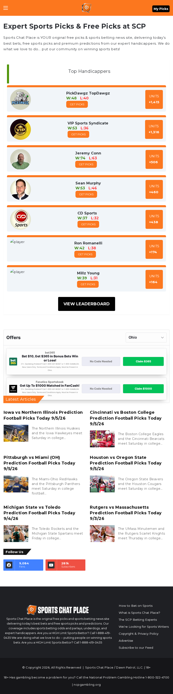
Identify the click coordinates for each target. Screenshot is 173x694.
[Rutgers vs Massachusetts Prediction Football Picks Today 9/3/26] (102, 533)
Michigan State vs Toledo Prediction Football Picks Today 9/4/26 (39, 513)
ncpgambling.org (87, 684)
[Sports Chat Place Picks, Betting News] (86, 8)
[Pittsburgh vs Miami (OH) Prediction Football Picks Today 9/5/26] (16, 484)
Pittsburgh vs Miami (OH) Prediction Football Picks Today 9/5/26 (39, 463)
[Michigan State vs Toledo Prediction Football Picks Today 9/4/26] (16, 533)
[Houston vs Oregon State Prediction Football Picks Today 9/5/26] (102, 484)
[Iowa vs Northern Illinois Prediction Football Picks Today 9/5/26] (16, 433)
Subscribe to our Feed (136, 647)
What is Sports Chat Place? (139, 612)
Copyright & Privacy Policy (138, 633)
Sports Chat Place (99, 667)
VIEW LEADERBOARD (87, 303)
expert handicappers (137, 43)
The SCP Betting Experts (138, 619)
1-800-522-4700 (157, 677)
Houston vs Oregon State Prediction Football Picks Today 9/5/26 (126, 463)
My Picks (161, 9)
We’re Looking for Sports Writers (144, 626)
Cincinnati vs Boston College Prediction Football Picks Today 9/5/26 (126, 418)
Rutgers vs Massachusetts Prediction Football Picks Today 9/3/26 (126, 513)
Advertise (126, 640)
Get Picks (77, 104)
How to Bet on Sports (136, 605)
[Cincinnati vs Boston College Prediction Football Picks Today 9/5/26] (102, 438)
